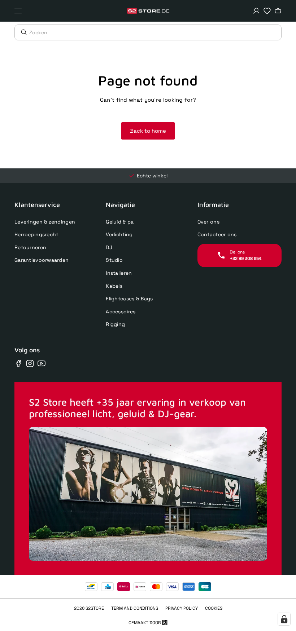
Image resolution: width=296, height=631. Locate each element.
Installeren (119, 273)
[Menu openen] (19, 10)
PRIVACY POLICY (181, 608)
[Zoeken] (22, 32)
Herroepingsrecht (36, 234)
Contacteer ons (217, 234)
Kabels (114, 286)
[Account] (256, 10)
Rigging (115, 324)
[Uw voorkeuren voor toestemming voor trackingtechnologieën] (284, 619)
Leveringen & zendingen (44, 222)
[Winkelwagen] (278, 10)
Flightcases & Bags (129, 298)
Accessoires (120, 311)
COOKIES (213, 608)
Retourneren (30, 247)
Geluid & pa (120, 222)
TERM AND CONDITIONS (134, 608)
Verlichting (119, 234)
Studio (114, 260)
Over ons (208, 222)
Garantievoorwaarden (41, 260)
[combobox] (155, 32)
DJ (109, 247)
